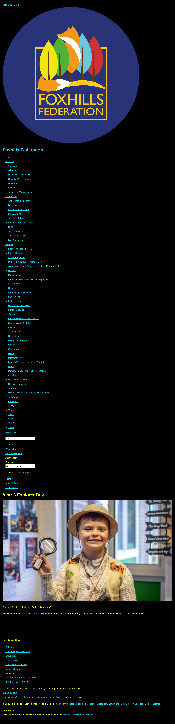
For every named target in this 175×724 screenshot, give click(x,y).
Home (8, 479)
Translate (25, 472)
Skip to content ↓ (11, 5)
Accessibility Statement (107, 704)
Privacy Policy (137, 704)
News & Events (12, 483)
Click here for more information (78, 715)
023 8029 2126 (10, 693)
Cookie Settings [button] (152, 704)
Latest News (11, 487)
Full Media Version (85, 704)
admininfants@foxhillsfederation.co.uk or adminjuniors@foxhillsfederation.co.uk (41, 697)
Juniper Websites (65, 704)
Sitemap (125, 704)
